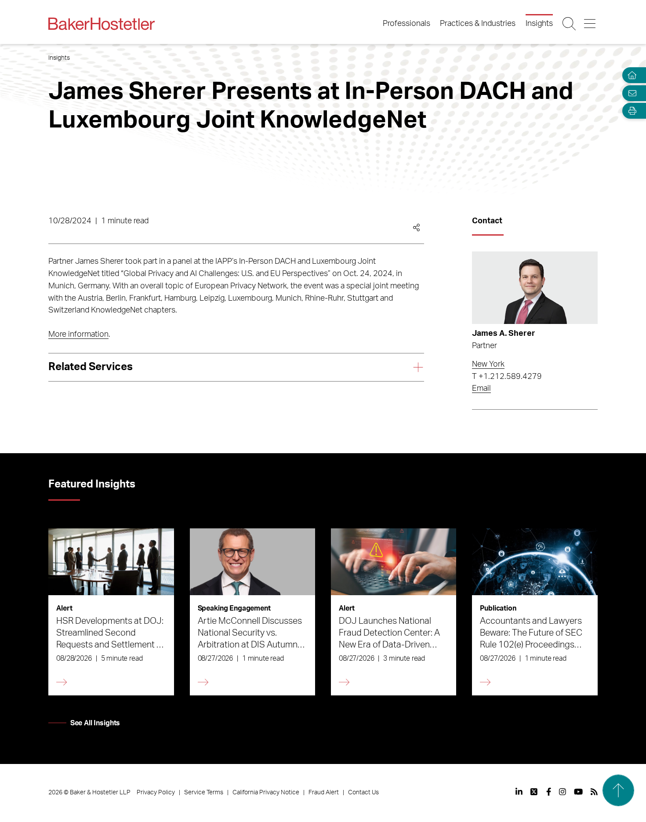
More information (78, 334)
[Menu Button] (590, 23)
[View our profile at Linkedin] (519, 792)
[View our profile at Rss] (594, 792)
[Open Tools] (630, 111)
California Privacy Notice (265, 792)
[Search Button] (570, 23)
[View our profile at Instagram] (562, 792)
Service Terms (203, 792)
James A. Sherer (503, 334)
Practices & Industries (477, 24)
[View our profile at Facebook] (548, 792)
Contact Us (363, 792)
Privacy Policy (156, 792)
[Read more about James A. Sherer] (534, 287)
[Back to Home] (101, 24)
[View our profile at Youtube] (578, 792)
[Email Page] (630, 93)
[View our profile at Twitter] (534, 792)
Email (481, 389)
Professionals (406, 24)
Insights (539, 24)
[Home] (630, 75)
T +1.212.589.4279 (507, 377)
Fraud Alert (323, 792)
